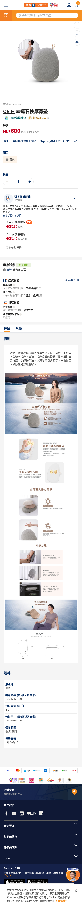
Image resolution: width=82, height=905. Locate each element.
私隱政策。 (62, 901)
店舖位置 (9, 790)
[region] (41, 894)
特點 (7, 328)
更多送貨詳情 (72, 280)
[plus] (29, 181)
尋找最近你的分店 (13, 793)
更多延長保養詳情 (12, 215)
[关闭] (76, 890)
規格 (19, 328)
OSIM (9, 111)
